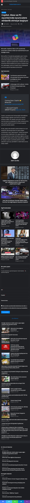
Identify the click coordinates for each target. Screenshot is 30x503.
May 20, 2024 (20, 110)
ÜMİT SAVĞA (6, 24)
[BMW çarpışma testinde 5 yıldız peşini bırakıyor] (7, 251)
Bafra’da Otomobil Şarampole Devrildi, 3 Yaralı (14, 1)
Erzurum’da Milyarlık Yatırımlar (10, 335)
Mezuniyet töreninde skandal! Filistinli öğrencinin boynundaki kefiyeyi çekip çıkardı (15, 366)
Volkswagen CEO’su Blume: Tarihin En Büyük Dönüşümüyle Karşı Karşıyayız (19, 86)
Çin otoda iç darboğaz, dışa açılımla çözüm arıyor (22, 258)
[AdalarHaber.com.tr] (15, 4)
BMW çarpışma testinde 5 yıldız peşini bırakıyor (7, 257)
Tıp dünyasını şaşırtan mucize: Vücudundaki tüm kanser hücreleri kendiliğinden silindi (19, 77)
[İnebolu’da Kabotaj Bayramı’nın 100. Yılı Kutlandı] (6, 355)
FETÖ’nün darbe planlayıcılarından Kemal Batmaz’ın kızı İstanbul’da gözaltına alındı (17, 347)
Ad (2, 289)
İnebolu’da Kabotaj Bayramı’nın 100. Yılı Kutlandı (19, 354)
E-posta (3, 295)
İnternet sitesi (4, 300)
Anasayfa (4, 9)
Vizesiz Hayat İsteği (16, 400)
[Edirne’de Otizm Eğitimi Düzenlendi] (6, 330)
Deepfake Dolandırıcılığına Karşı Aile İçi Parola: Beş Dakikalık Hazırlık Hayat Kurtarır (22, 241)
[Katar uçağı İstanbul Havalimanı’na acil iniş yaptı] (6, 390)
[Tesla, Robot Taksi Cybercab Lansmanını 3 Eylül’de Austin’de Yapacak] (7, 215)
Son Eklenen (15, 318)
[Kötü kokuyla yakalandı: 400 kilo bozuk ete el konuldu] (6, 409)
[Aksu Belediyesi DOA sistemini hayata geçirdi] (6, 379)
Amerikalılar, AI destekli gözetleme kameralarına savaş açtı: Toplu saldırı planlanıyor (7, 241)
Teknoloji (10, 9)
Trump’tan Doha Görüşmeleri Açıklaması (12, 423)
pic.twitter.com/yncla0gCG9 (14, 104)
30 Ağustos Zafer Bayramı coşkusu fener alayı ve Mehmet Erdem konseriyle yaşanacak (14, 436)
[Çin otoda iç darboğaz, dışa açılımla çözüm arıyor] (22, 251)
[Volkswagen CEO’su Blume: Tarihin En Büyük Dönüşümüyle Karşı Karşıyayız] (5, 86)
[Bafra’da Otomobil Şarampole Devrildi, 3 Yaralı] (6, 340)
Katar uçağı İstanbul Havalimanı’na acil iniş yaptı (18, 389)
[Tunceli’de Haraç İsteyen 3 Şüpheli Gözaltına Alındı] (6, 361)
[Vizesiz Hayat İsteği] (6, 402)
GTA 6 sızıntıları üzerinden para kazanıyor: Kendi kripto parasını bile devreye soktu (22, 223)
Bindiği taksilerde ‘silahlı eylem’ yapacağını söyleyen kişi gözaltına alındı (13, 323)
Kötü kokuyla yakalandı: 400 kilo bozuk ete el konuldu (19, 407)
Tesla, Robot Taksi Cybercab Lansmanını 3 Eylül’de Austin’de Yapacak (7, 222)
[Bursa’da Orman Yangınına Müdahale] (6, 415)
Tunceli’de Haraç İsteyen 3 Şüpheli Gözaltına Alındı (18, 360)
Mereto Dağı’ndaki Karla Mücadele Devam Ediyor (15, 419)
